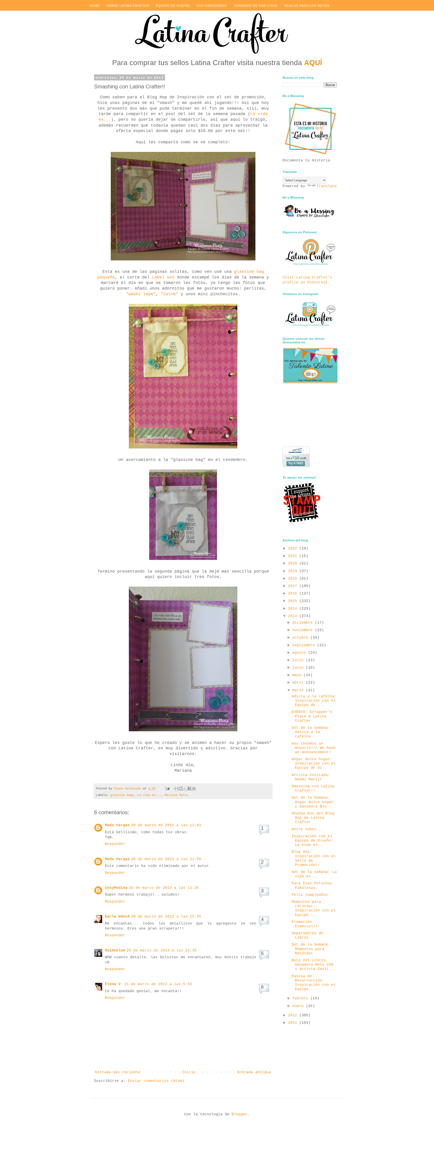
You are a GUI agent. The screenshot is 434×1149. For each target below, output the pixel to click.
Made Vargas (117, 825)
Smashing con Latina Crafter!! (313, 788)
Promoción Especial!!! (306, 924)
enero (299, 1006)
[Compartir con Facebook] (189, 788)
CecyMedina (116, 888)
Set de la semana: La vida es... (314, 874)
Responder (115, 844)
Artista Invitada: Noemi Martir (311, 777)
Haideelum (115, 950)
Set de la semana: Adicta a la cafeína (311, 732)
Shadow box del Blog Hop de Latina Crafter (313, 818)
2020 (293, 564)
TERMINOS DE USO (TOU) (255, 5)
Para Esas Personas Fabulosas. (312, 885)
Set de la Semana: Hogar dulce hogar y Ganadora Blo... (312, 802)
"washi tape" (141, 294)
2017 (293, 586)
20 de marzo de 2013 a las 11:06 (166, 859)
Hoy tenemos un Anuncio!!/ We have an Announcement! (314, 748)
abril (299, 683)
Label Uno (163, 277)
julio (299, 660)
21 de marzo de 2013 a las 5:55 (158, 984)
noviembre (303, 630)
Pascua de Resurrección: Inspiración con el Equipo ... (314, 982)
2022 (293, 549)
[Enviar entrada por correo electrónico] (167, 788)
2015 (293, 601)
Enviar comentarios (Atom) (156, 1081)
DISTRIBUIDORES (211, 5)
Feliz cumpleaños (310, 895)
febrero (301, 998)
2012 (293, 1015)
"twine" (169, 294)
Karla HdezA (117, 917)
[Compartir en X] (185, 788)
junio (299, 668)
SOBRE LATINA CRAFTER (127, 5)
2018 (293, 579)
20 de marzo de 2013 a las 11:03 (166, 825)
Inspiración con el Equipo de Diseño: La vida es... (312, 840)
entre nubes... (307, 829)
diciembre (303, 623)
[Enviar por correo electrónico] (176, 788)
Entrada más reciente (117, 1072)
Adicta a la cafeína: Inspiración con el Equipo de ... (314, 700)
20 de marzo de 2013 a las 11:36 (164, 888)
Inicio (189, 1072)
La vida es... (149, 795)
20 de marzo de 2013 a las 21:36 (162, 950)
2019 (293, 571)
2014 (293, 609)
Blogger (240, 1114)
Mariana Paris (176, 795)
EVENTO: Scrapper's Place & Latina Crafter (312, 716)
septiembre (304, 645)
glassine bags (122, 795)
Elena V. (114, 984)
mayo (298, 675)
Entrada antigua (254, 1072)
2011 (293, 1023)
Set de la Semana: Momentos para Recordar (311, 949)
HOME (94, 5)
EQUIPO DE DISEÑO (173, 5)
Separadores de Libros (307, 935)
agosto (300, 653)
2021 (293, 556)
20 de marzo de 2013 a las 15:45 (166, 917)
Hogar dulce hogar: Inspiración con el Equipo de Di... (314, 763)
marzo (299, 690)
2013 (293, 616)
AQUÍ (313, 63)
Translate (326, 186)
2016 (293, 594)
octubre (301, 638)
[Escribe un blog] (181, 788)
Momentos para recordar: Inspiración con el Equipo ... (314, 908)
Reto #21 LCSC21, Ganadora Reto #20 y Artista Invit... (314, 964)
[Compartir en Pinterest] (193, 788)
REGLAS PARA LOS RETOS (307, 5)
